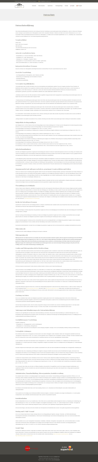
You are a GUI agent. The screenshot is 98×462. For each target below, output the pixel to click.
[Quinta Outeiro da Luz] (19, 5)
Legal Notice (40, 456)
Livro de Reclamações (56, 459)
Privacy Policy (45, 456)
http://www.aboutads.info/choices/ (32, 288)
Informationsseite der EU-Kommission (31, 198)
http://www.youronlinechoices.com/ (52, 288)
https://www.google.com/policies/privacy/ (61, 433)
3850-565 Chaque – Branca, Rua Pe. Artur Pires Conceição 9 (26, 1)
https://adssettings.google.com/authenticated (24, 435)
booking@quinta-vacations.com (45, 1)
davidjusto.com (56, 456)
